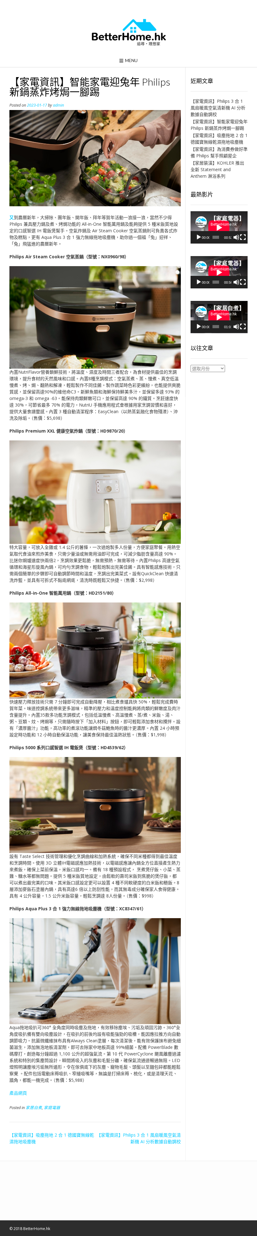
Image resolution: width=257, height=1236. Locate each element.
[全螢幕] (243, 237)
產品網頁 (18, 1093)
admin (58, 105)
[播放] (199, 237)
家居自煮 (34, 1107)
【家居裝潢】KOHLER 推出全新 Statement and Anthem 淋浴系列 (217, 169)
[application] (219, 227)
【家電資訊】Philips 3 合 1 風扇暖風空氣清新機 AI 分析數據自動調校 (218, 107)
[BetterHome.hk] (128, 33)
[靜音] (236, 237)
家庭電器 (52, 1107)
